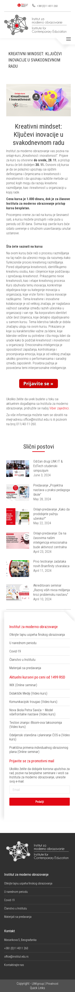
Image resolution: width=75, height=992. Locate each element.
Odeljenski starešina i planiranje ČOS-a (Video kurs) (39, 737)
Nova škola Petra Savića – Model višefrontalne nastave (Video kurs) (32, 712)
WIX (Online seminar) (23, 685)
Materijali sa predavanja (25, 668)
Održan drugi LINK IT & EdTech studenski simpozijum (48, 466)
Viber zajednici (59, 408)
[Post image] (17, 468)
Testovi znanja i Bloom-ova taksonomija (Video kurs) (35, 725)
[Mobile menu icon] (68, 39)
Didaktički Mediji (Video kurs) (28, 693)
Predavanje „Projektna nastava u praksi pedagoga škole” (51, 490)
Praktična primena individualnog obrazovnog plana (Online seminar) (38, 750)
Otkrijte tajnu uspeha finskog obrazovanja (37, 635)
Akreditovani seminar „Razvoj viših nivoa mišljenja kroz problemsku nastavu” (51, 590)
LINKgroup (38, 983)
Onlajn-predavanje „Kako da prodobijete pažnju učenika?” (51, 513)
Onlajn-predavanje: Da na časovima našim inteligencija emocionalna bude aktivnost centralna (50, 540)
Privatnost (52, 983)
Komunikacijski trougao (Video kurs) (33, 702)
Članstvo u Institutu (22, 660)
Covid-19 (15, 651)
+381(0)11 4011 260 (47, 6)
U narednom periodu (22, 643)
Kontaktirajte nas (14, 965)
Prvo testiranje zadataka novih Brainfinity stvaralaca (51, 563)
